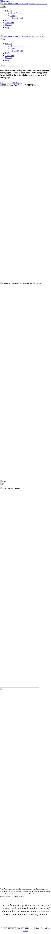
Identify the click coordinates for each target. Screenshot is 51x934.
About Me (9, 23)
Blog (7, 27)
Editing (13, 15)
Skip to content (6, 1)
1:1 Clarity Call (16, 18)
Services (8, 11)
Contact (8, 25)
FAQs (7, 20)
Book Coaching (17, 13)
